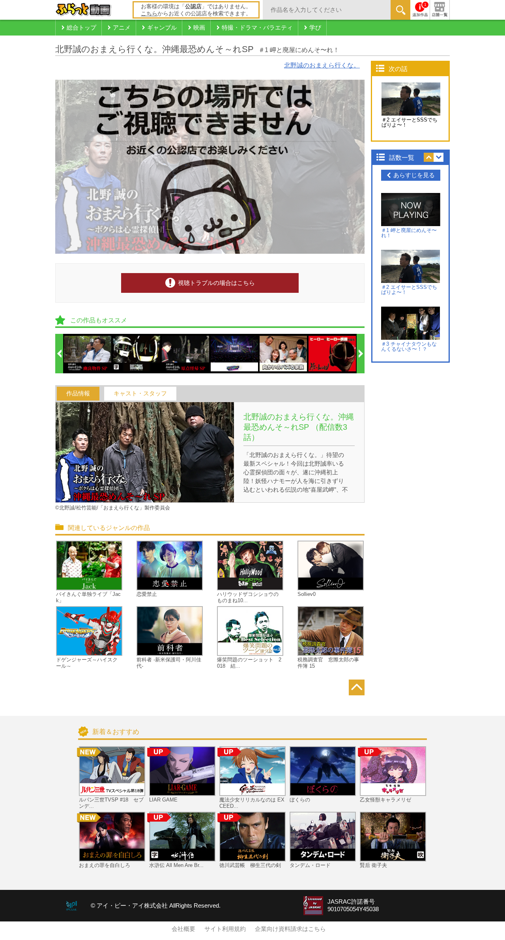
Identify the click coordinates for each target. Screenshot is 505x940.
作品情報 (78, 393)
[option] (88, 353)
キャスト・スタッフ (140, 393)
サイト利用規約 (225, 929)
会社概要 (183, 929)
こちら (149, 13)
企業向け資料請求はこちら (290, 929)
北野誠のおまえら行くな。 (322, 65)
